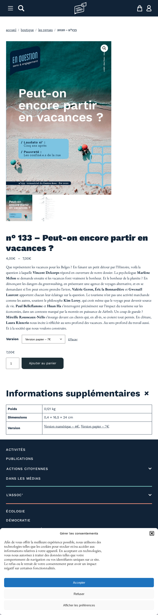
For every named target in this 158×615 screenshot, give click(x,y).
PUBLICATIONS (19, 459)
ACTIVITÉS (16, 450)
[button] (152, 533)
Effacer (73, 339)
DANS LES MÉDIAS (23, 478)
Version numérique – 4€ (61, 426)
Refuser (79, 594)
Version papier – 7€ (95, 426)
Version (12, 339)
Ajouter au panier (42, 363)
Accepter (79, 582)
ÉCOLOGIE (15, 511)
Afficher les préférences (79, 605)
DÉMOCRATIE (18, 520)
